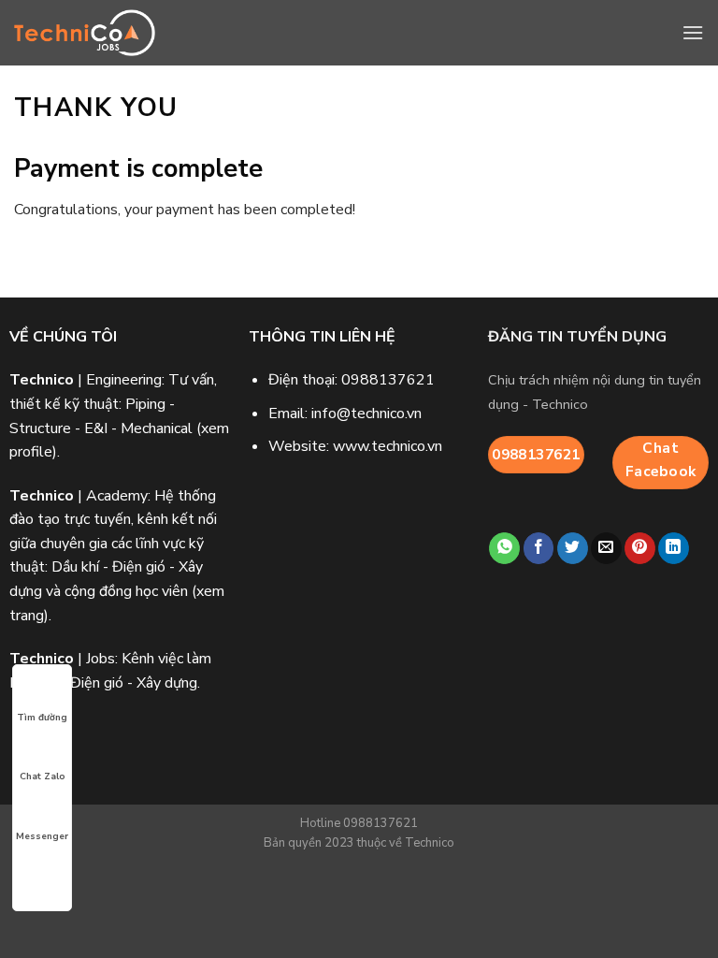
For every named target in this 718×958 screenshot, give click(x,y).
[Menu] (693, 32)
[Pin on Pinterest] (640, 548)
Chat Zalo (42, 776)
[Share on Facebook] (539, 548)
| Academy (78, 496)
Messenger (42, 836)
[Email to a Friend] (606, 548)
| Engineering (85, 380)
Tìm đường (42, 717)
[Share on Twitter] (572, 548)
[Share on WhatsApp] (504, 548)
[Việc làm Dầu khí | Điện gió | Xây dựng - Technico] (84, 33)
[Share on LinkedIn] (673, 548)
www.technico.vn (387, 446)
